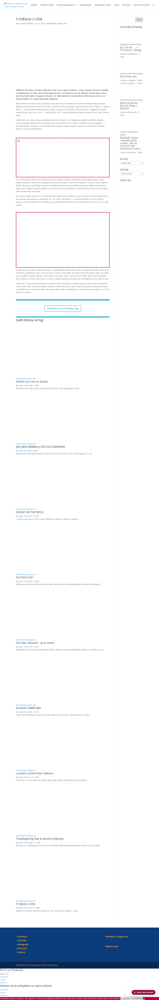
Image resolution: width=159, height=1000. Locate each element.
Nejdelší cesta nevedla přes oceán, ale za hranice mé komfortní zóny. (130, 143)
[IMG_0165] (85, 172)
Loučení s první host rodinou (34, 773)
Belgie (122, 44)
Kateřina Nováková (128, 54)
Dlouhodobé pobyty (55, 23)
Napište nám (111, 946)
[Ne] (144, 999)
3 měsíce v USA (25, 904)
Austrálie (123, 132)
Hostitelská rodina (103, 5)
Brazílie (123, 73)
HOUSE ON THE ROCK (29, 512)
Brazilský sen (128, 76)
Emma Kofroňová (127, 112)
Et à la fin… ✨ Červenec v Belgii (131, 48)
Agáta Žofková (27, 23)
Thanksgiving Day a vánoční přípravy (40, 838)
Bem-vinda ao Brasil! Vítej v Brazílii (129, 105)
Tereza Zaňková (126, 152)
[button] (140, 992)
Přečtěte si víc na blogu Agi (62, 308)
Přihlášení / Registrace (116, 936)
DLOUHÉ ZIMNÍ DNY (28, 708)
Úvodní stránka (47, 5)
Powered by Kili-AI (140, 997)
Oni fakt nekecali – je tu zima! (35, 643)
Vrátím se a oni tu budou (32, 381)
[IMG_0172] (93, 266)
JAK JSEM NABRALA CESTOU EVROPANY (40, 446)
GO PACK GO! (24, 577)
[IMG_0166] (33, 266)
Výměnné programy (65, 5)
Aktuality (126, 5)
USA (65, 23)
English (34, 5)
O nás (116, 5)
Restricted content (142, 5)
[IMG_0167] (63, 266)
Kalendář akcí (86, 5)
